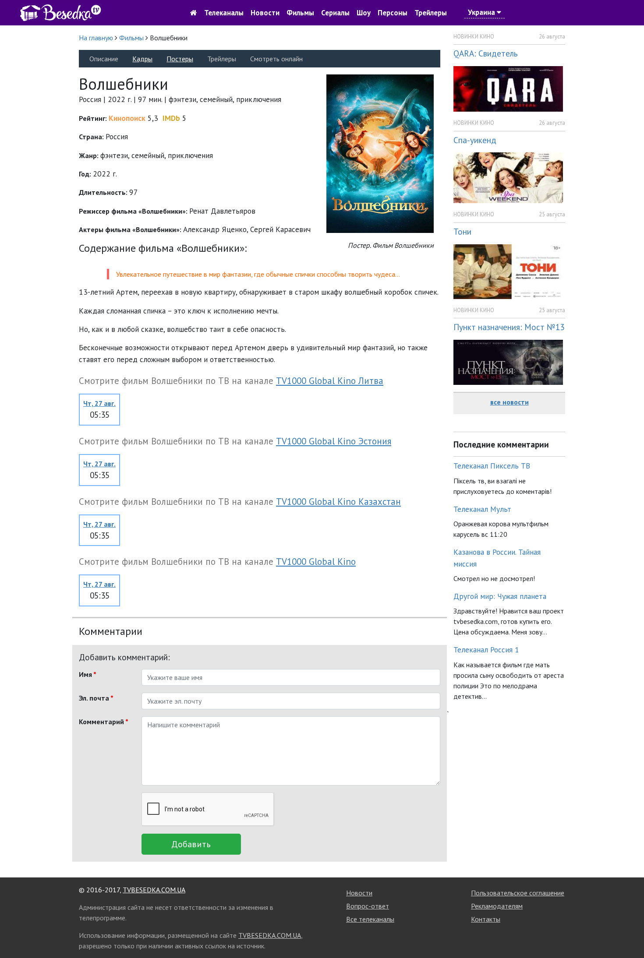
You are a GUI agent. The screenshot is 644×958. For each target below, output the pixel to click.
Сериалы (335, 13)
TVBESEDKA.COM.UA (154, 889)
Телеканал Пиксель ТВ (491, 466)
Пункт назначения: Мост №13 (508, 326)
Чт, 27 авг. (99, 403)
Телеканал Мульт (482, 509)
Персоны (392, 13)
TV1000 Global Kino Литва (329, 381)
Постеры (179, 58)
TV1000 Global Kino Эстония (333, 441)
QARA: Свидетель (485, 53)
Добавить (191, 844)
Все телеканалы (370, 919)
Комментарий (103, 721)
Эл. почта (96, 698)
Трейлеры (430, 13)
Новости (265, 13)
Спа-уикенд (474, 139)
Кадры (142, 58)
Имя (87, 674)
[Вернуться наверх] (628, 931)
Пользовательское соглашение (517, 892)
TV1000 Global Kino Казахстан (338, 501)
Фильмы (300, 13)
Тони (462, 231)
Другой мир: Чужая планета (499, 596)
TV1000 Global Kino (316, 561)
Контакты (485, 919)
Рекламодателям (497, 906)
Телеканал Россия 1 (486, 650)
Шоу (364, 13)
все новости (509, 402)
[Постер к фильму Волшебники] (380, 153)
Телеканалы (224, 13)
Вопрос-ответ (367, 906)
